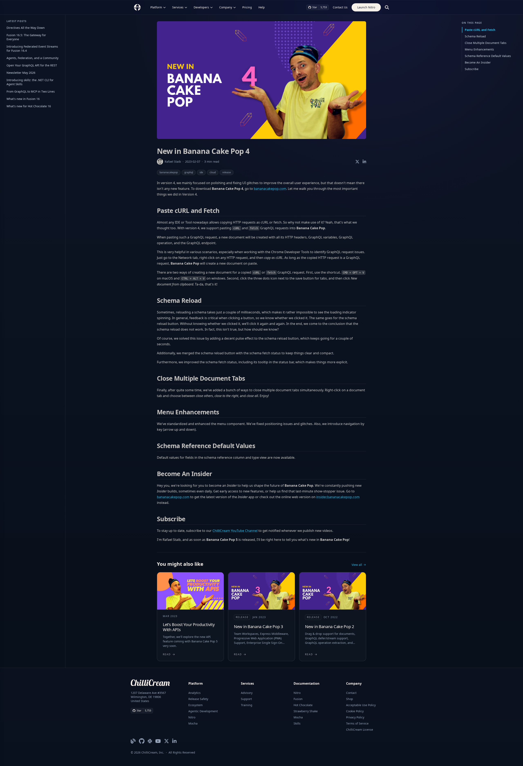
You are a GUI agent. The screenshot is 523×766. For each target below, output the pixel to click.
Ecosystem (195, 705)
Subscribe (471, 69)
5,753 (324, 7)
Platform (156, 7)
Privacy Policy (355, 717)
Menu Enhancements (479, 49)
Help (261, 7)
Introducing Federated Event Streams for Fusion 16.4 (32, 49)
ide (201, 172)
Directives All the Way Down (26, 28)
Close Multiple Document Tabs (485, 43)
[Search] (387, 7)
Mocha (193, 723)
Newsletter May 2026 (21, 73)
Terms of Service (357, 723)
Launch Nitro (366, 7)
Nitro (191, 717)
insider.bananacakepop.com (338, 497)
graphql (188, 172)
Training (246, 705)
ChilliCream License (359, 729)
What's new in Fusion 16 (23, 99)
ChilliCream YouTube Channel (235, 530)
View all (357, 565)
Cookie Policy (355, 711)
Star (314, 7)
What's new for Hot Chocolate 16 (29, 106)
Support (246, 699)
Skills (297, 723)
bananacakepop (169, 172)
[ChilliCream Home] (137, 7)
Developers (201, 7)
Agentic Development (203, 711)
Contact (351, 693)
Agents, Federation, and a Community (32, 58)
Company (225, 7)
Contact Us (340, 7)
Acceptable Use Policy (361, 705)
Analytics (194, 693)
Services (177, 7)
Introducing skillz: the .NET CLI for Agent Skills (30, 82)
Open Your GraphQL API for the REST (32, 65)
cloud (213, 172)
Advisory (247, 693)
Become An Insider (478, 62)
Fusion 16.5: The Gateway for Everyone (26, 37)
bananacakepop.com (270, 188)
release (226, 172)
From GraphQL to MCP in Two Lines (31, 91)
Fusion (298, 699)
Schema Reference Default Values (488, 56)
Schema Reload (475, 36)
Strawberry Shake (306, 711)
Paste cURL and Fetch (480, 30)
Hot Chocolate (303, 705)
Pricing (247, 7)
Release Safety (198, 699)
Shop (349, 699)
